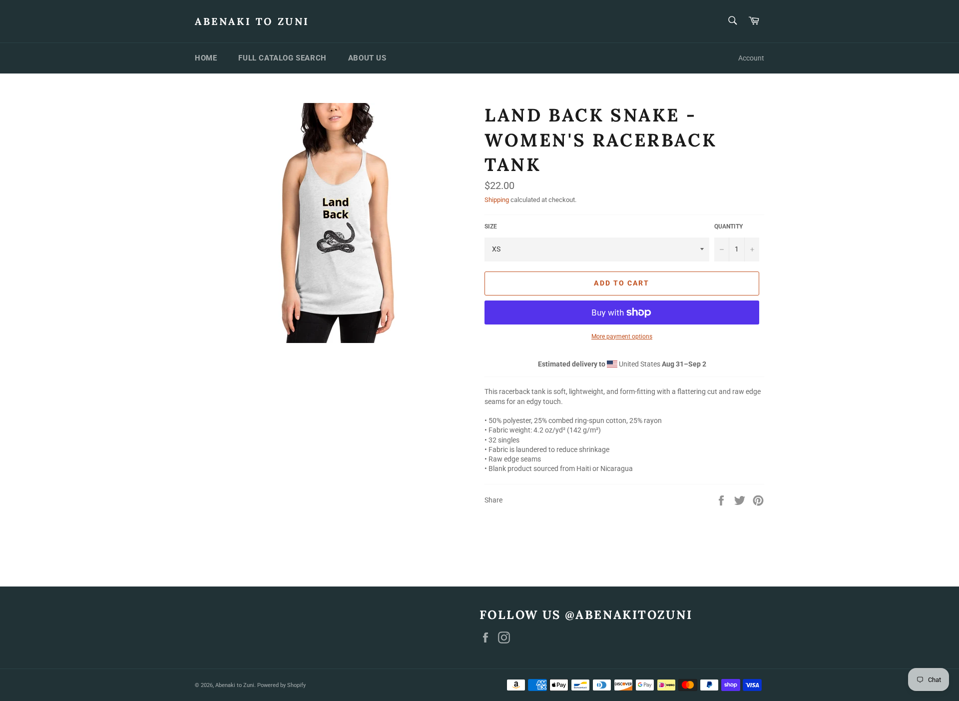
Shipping (496, 200)
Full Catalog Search (282, 58)
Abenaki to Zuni (252, 21)
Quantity (728, 226)
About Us (367, 58)
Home (206, 58)
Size (490, 226)
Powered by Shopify (281, 685)
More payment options (621, 336)
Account (751, 58)
